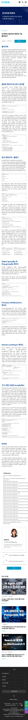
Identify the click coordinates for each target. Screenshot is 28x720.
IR (17, 705)
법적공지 (20, 703)
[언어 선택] (20, 2)
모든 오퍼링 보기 (5, 673)
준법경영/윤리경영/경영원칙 (10, 705)
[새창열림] (21, 705)
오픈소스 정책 (14, 703)
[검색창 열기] (23, 2)
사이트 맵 (4, 676)
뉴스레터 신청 (14, 691)
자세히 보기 (4, 603)
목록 (14, 568)
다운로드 (19, 41)
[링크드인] (14, 696)
